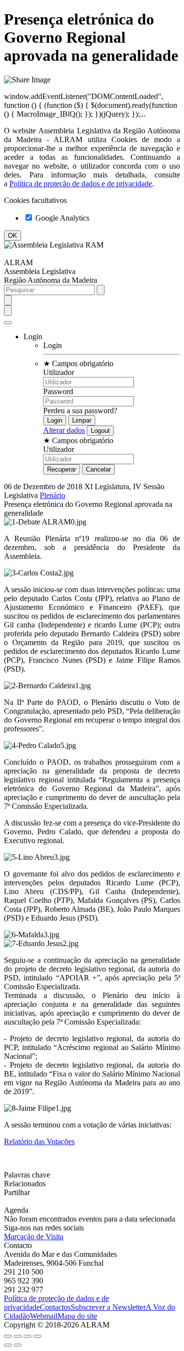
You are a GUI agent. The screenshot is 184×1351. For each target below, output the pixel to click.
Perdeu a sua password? (80, 410)
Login (52, 345)
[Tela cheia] (27, 1336)
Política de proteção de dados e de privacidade (80, 183)
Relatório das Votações (39, 1141)
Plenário (52, 495)
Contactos (55, 1307)
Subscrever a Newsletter (108, 1307)
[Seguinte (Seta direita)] (18, 1345)
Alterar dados (64, 430)
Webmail (43, 1316)
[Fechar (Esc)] (8, 1336)
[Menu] (8, 322)
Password (58, 391)
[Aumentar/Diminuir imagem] (37, 1336)
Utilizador (58, 372)
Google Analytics (61, 218)
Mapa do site (77, 1316)
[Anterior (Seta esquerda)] (8, 1345)
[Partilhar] (18, 1336)
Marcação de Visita (33, 1236)
